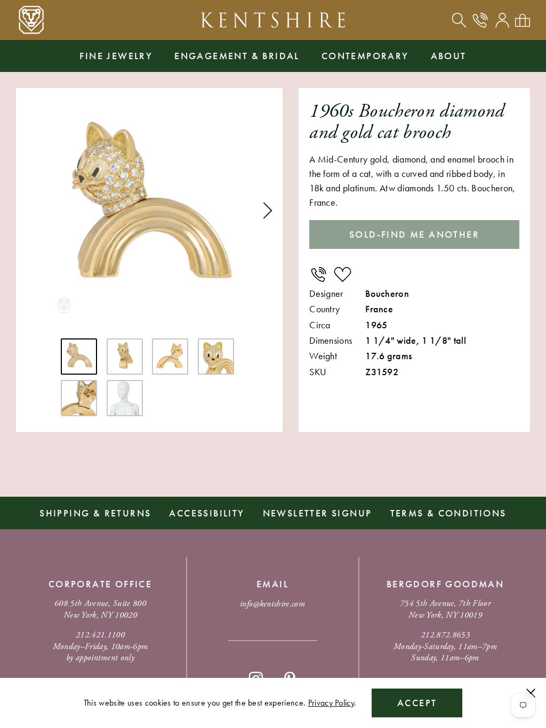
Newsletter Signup (317, 513)
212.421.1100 (100, 635)
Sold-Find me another (414, 234)
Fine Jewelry (115, 56)
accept (417, 703)
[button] (264, 210)
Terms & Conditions (448, 513)
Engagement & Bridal (237, 56)
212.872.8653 (445, 635)
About (449, 56)
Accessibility (206, 513)
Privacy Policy (331, 702)
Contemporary (365, 56)
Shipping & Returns (95, 513)
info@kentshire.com (272, 604)
